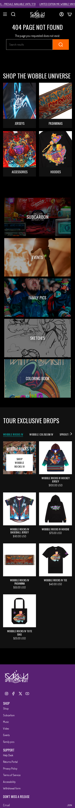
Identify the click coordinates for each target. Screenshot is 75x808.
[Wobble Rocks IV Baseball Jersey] (19, 508)
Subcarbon (9, 715)
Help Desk (8, 755)
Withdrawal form (12, 788)
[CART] (70, 14)
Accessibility (9, 781)
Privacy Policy (10, 768)
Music (6, 721)
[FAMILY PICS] (37, 297)
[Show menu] (5, 14)
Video (6, 728)
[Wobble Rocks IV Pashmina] (19, 559)
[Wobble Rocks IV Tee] (55, 559)
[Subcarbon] (37, 217)
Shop (6, 708)
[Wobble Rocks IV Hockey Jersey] (55, 457)
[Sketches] (37, 338)
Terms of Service (11, 775)
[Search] (61, 44)
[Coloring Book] (37, 378)
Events (6, 735)
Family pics (8, 741)
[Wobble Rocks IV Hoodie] (55, 508)
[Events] (37, 257)
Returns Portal (10, 761)
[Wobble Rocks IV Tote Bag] (19, 610)
